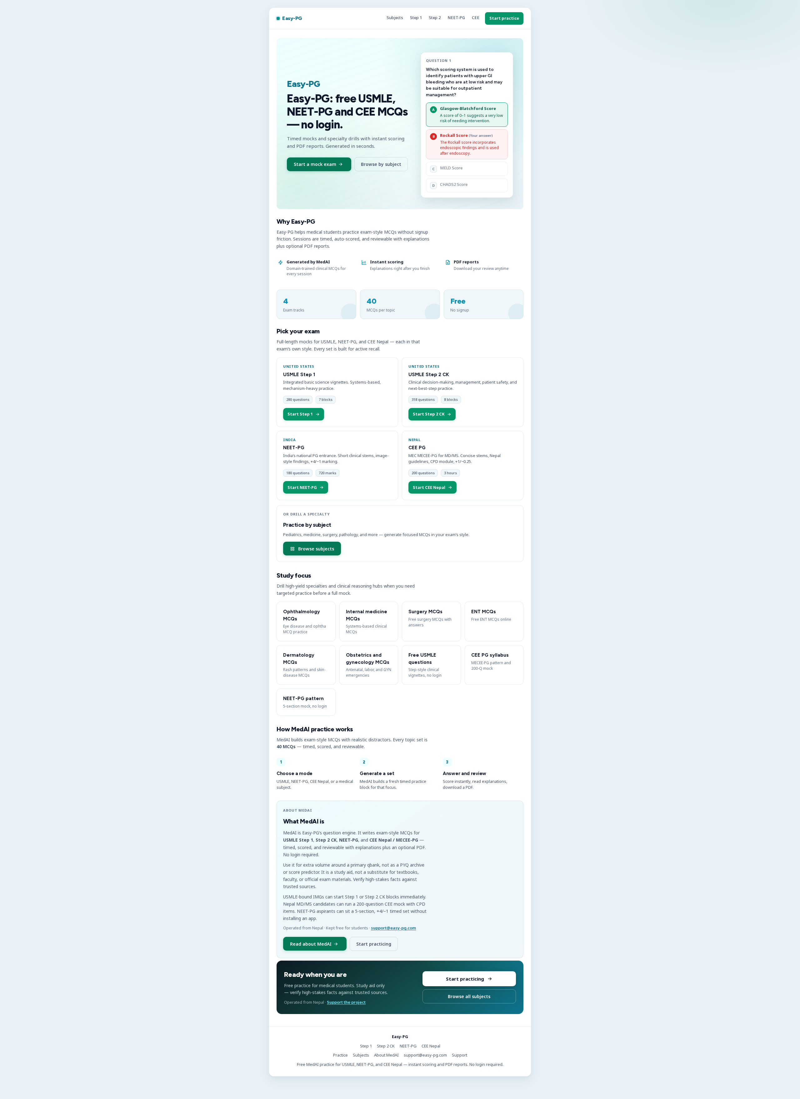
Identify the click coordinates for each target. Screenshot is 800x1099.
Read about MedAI (311, 944)
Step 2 (435, 17)
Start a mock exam (315, 164)
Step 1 (416, 17)
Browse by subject (381, 164)
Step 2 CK (386, 1046)
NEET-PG (456, 17)
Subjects (395, 17)
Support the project (346, 1002)
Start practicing (373, 944)
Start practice (504, 18)
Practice (340, 1055)
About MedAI (386, 1055)
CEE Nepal (431, 1046)
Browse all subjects (469, 996)
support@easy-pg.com (393, 928)
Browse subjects (316, 549)
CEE (475, 17)
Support (459, 1055)
